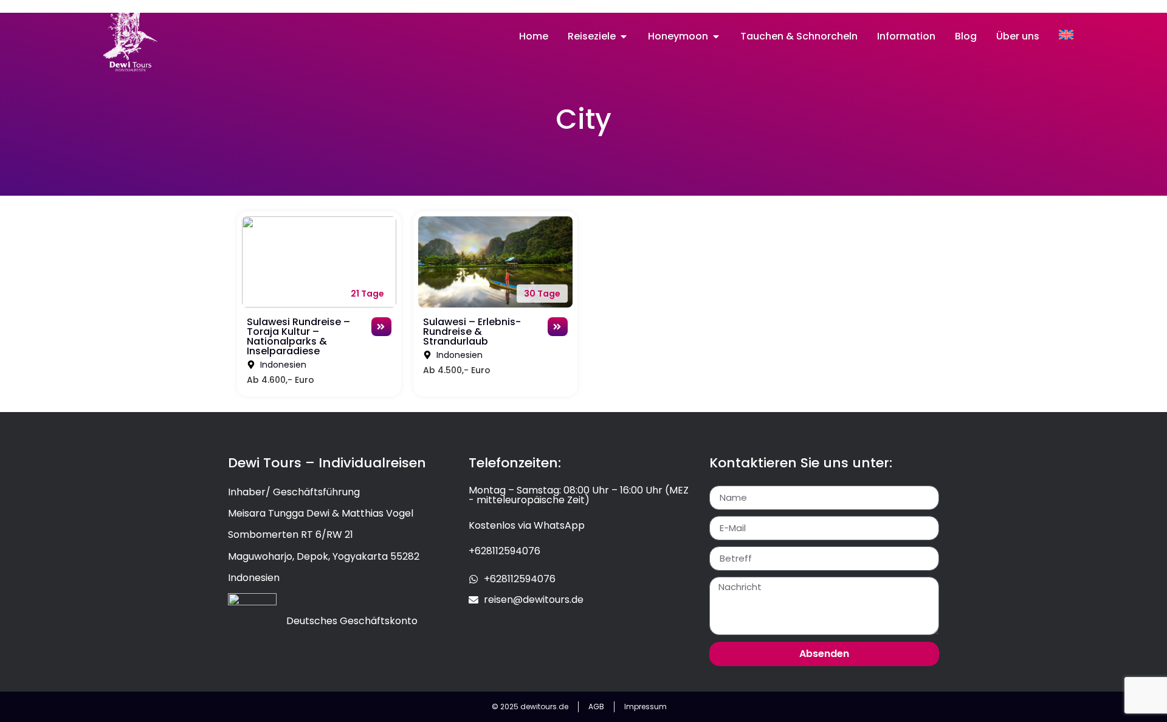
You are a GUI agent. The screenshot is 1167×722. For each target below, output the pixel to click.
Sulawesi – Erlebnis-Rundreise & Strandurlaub (472, 331)
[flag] (1066, 34)
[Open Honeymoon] (716, 36)
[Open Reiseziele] (623, 36)
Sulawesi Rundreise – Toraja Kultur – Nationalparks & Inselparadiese (298, 336)
